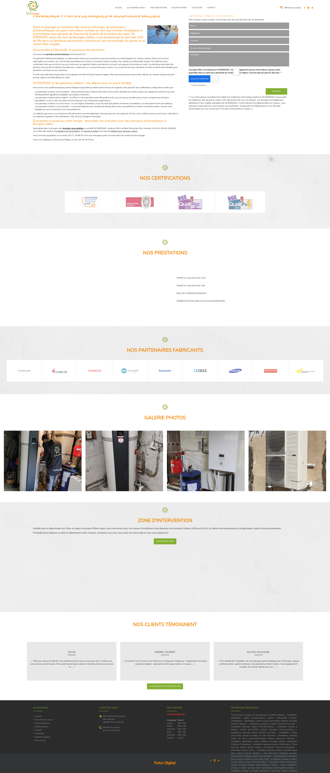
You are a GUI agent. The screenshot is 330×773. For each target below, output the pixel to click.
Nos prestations (158, 7)
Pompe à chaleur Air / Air (191, 285)
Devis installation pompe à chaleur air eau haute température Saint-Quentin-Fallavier (264, 766)
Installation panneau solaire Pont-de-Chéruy (252, 726)
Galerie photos (179, 7)
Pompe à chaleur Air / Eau (191, 278)
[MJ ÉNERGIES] (33, 7)
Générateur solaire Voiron (243, 750)
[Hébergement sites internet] (165, 767)
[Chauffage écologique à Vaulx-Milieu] (43, 461)
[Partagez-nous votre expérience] (308, 8)
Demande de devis (165, 541)
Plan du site (40, 740)
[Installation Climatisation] (287, 461)
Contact (211, 7)
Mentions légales (42, 737)
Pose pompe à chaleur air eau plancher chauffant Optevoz (258, 715)
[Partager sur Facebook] (305, 8)
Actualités (197, 7)
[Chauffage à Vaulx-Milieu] (206, 461)
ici (252, 108)
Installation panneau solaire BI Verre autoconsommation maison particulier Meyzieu (264, 737)
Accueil (118, 7)
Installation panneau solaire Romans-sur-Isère (253, 732)
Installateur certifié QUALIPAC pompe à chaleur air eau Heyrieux (264, 734)
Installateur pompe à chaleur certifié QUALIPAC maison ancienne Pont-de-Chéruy (264, 728)
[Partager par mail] (312, 8)
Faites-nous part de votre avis (165, 686)
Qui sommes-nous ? (136, 7)
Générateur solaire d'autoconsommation (201, 301)
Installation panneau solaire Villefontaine (271, 744)
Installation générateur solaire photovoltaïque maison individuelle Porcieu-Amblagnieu (264, 718)
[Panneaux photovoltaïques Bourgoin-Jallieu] (162, 34)
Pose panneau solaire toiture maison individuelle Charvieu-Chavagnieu (264, 746)
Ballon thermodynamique (191, 293)
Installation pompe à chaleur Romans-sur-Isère (272, 723)
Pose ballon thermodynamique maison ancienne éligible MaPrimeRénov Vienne (264, 763)
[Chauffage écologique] (124, 461)
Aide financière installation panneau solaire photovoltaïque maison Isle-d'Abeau (264, 755)
